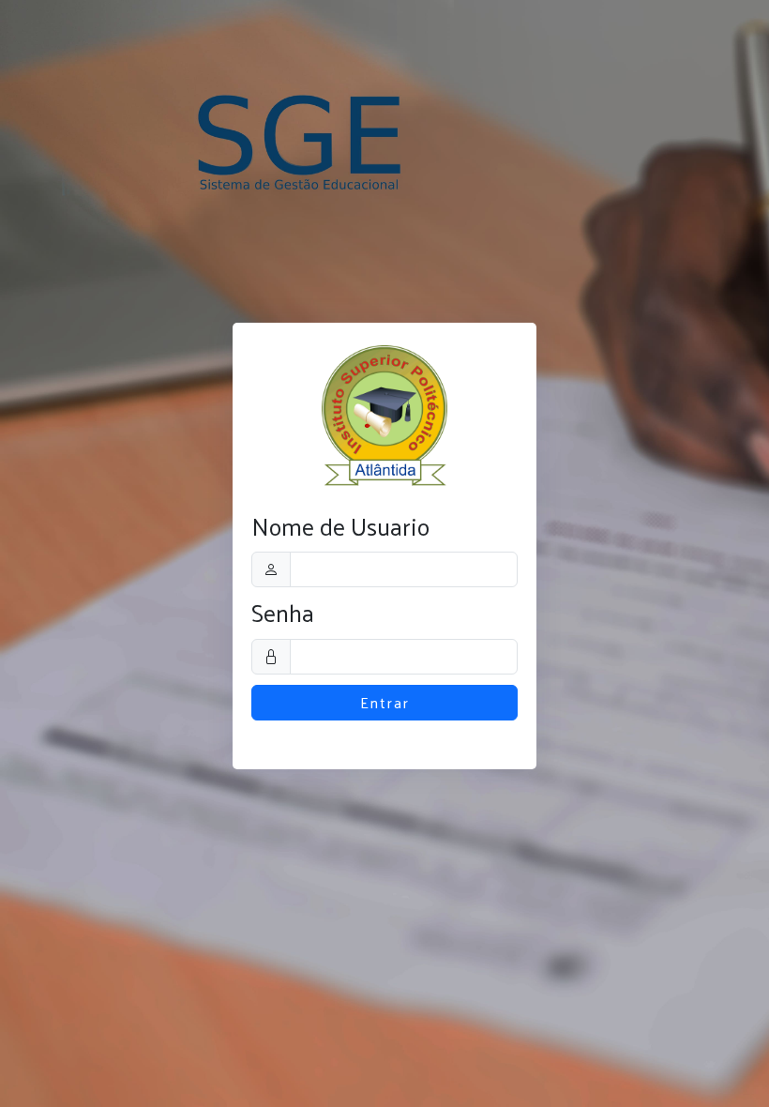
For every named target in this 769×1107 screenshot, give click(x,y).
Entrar (385, 702)
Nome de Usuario (340, 526)
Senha (282, 613)
